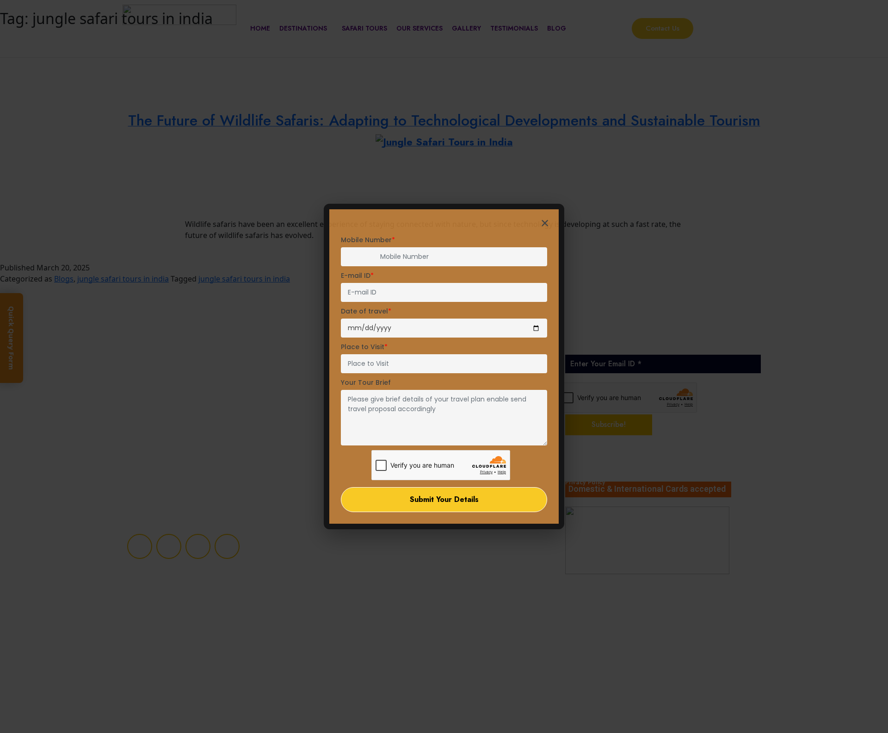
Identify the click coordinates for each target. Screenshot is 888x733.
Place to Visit (364, 346)
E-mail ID (357, 275)
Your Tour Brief (366, 382)
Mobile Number (368, 239)
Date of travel (366, 311)
